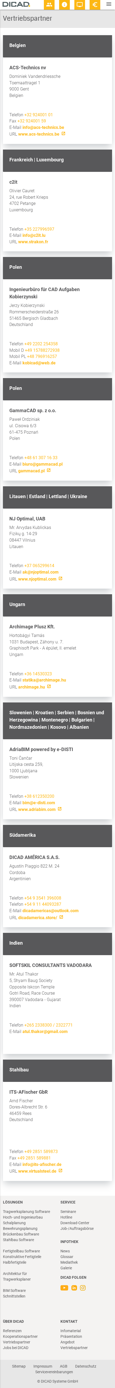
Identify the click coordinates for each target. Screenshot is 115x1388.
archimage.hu (31, 687)
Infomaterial (70, 1331)
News (65, 1251)
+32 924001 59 (31, 121)
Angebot (67, 1342)
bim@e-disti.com (38, 802)
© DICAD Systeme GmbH (57, 1381)
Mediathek (69, 1262)
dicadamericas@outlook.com (50, 910)
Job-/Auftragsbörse (77, 1228)
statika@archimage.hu (44, 680)
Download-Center (74, 1223)
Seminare (68, 1211)
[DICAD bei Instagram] (82, 1289)
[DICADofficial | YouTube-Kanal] (65, 1289)
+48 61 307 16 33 (40, 457)
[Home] (16, 4)
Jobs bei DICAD (15, 1348)
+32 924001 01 (38, 114)
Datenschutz (85, 1366)
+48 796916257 (42, 356)
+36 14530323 (38, 673)
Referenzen (12, 1331)
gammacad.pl (31, 470)
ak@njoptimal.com (40, 572)
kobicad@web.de (39, 362)
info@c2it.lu (33, 235)
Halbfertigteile (14, 1262)
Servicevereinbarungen (54, 1372)
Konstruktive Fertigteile (22, 1257)
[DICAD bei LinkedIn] (74, 1289)
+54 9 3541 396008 (42, 898)
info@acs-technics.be (43, 127)
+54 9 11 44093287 (42, 904)
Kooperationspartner (20, 1336)
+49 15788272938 (42, 350)
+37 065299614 (39, 565)
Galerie (66, 1268)
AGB (63, 1366)
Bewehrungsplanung (20, 1228)
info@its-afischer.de (42, 1164)
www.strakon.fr (33, 241)
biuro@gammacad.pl (42, 464)
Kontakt (69, 1321)
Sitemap (19, 1366)
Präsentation (71, 1336)
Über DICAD (13, 1321)
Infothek (69, 1242)
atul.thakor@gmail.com (45, 1031)
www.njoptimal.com (37, 579)
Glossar (66, 1257)
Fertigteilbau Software (21, 1251)
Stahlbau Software (18, 1240)
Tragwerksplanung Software (26, 1211)
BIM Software (14, 1290)
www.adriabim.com (37, 809)
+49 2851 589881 (34, 1158)
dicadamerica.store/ (37, 917)
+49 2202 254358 (41, 343)
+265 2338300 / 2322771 (48, 1025)
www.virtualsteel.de (37, 1171)
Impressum (42, 1366)
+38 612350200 (39, 796)
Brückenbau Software (21, 1234)
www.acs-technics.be (38, 134)
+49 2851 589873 (41, 1151)
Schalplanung (14, 1223)
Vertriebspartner (16, 1342)
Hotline (66, 1217)
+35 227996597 (39, 229)
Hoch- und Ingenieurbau (23, 1217)
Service (67, 1202)
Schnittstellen (14, 1296)
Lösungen (13, 1202)
